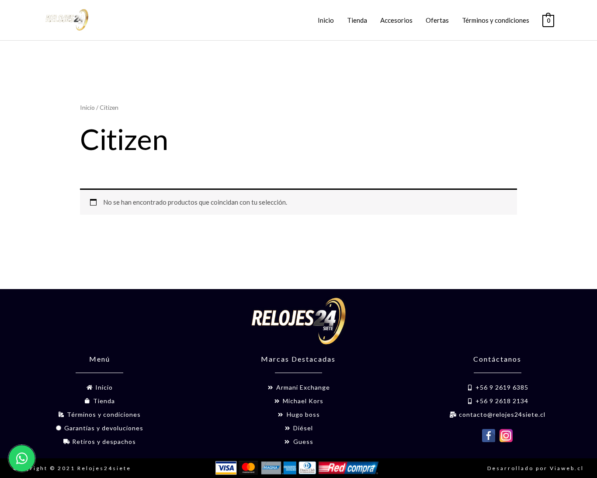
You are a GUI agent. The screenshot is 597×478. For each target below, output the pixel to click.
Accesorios (396, 20)
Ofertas (437, 20)
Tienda (357, 20)
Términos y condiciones (495, 20)
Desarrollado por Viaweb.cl (535, 468)
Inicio (326, 20)
